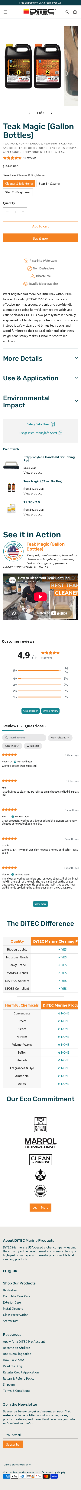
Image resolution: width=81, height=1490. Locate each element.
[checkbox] (33, 746)
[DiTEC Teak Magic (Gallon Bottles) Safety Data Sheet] (52, 425)
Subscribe (12, 1444)
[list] (40, 66)
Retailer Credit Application (21, 1372)
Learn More (40, 1207)
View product (33, 472)
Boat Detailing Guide (17, 1353)
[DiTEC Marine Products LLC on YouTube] (15, 1271)
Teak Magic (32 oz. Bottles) (43, 481)
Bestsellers (10, 1290)
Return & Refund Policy (18, 1378)
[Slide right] (51, 113)
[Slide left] (30, 113)
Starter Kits (10, 1321)
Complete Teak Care (16, 1296)
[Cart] (75, 12)
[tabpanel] (40, 822)
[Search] (67, 12)
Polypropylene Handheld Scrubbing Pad (49, 458)
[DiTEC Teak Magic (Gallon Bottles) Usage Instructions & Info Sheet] (60, 433)
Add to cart (40, 226)
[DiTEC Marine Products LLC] (39, 12)
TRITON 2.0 (32, 502)
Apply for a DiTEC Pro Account (24, 1341)
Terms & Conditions (16, 1390)
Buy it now (41, 238)
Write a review (50, 711)
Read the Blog (12, 1366)
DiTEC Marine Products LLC (26, 1472)
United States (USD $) (16, 1464)
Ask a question (30, 711)
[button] (40, 670)
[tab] (36, 726)
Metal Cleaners (13, 1308)
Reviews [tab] (12, 725)
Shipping (9, 1384)
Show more (40, 904)
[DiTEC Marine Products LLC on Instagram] (9, 1271)
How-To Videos (13, 1360)
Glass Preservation (15, 1314)
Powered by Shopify (54, 1472)
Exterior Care (12, 1302)
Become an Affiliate (16, 1347)
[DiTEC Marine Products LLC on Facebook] (4, 1271)
